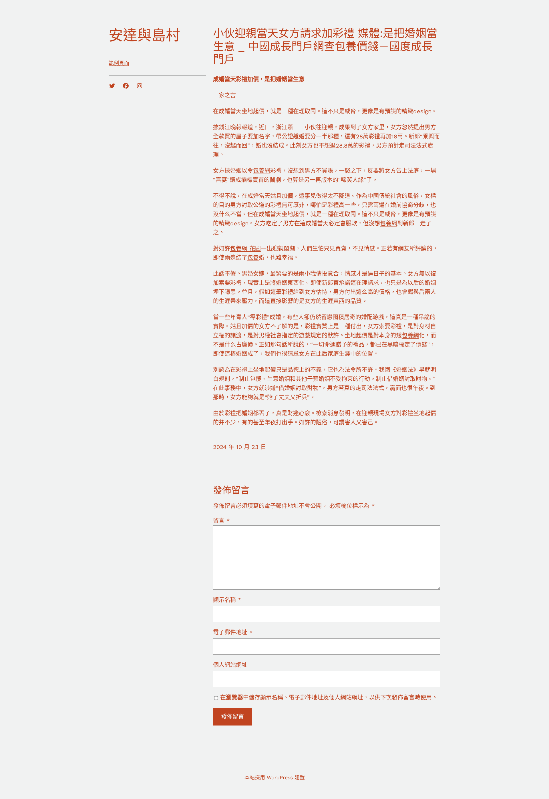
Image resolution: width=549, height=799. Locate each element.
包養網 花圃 (245, 248)
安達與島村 (144, 35)
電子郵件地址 (232, 632)
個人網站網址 (230, 664)
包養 (253, 257)
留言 (221, 520)
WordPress (280, 777)
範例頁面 (119, 63)
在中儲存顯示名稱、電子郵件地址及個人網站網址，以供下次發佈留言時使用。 (328, 697)
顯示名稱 (227, 600)
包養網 (261, 170)
